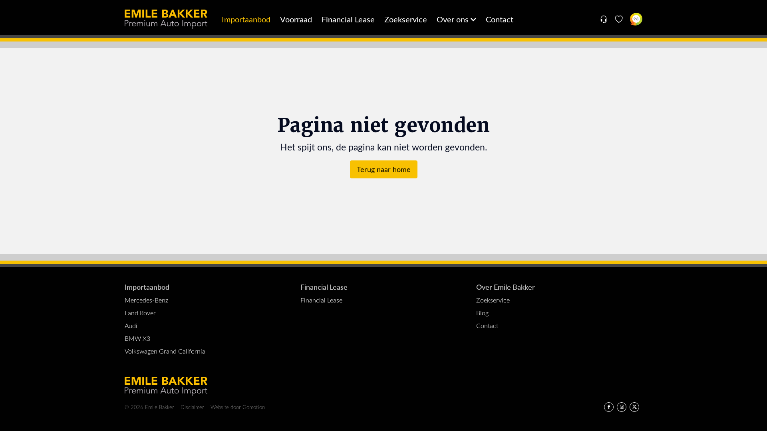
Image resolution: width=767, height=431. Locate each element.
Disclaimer (192, 406)
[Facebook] (609, 407)
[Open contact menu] (603, 19)
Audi (131, 325)
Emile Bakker (166, 19)
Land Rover (140, 312)
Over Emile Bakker (505, 287)
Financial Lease (348, 19)
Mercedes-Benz (146, 300)
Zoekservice (405, 19)
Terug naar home (384, 169)
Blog (482, 312)
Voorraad (296, 19)
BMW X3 (137, 338)
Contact (499, 19)
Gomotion (253, 406)
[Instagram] (621, 407)
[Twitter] (634, 407)
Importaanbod (246, 19)
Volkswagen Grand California (165, 351)
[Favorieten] (619, 19)
